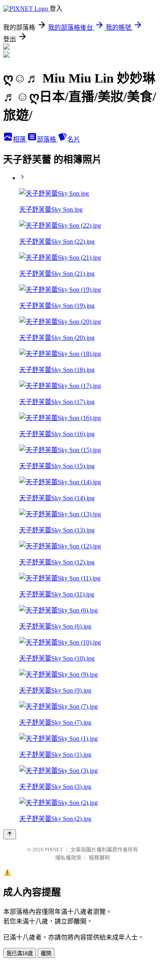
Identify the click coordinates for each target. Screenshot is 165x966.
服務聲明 (99, 858)
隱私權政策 (68, 858)
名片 (73, 139)
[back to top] (9, 834)
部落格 (47, 139)
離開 (46, 953)
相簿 (20, 139)
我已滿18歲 (19, 953)
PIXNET (54, 850)
